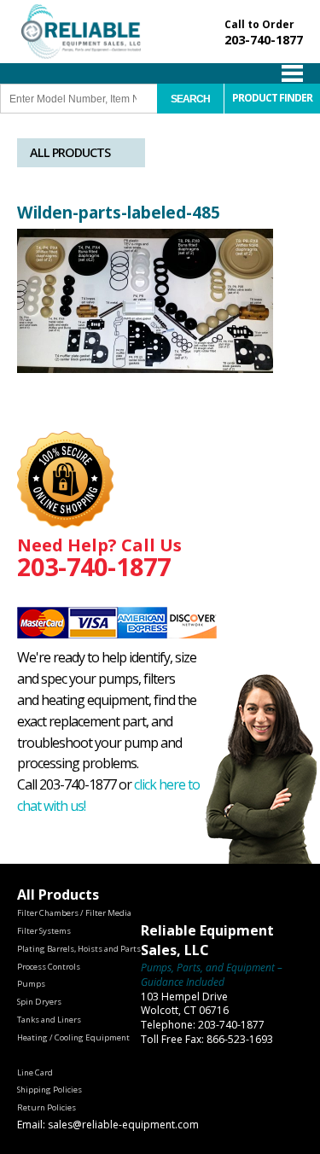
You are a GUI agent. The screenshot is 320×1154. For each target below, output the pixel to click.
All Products (70, 152)
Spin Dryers (39, 1001)
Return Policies (46, 1107)
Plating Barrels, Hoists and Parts (79, 948)
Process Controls (48, 966)
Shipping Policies (49, 1089)
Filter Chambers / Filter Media (74, 912)
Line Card (35, 1072)
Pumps (31, 983)
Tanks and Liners (49, 1019)
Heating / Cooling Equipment (73, 1037)
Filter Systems (44, 930)
